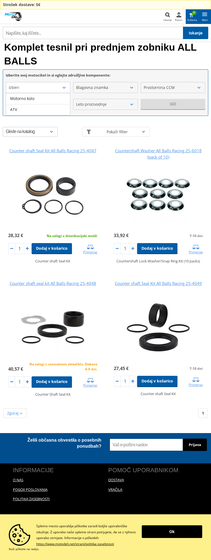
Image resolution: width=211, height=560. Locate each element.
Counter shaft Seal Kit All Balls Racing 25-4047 (52, 150)
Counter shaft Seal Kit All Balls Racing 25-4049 (158, 283)
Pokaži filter (117, 131)
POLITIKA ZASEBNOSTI (31, 498)
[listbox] (38, 104)
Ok (172, 531)
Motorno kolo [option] (22, 98)
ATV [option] (13, 109)
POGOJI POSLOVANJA (30, 489)
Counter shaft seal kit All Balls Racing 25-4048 (53, 283)
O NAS (18, 479)
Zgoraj (13, 413)
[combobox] (38, 87)
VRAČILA (115, 489)
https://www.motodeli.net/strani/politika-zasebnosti (75, 544)
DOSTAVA (116, 479)
